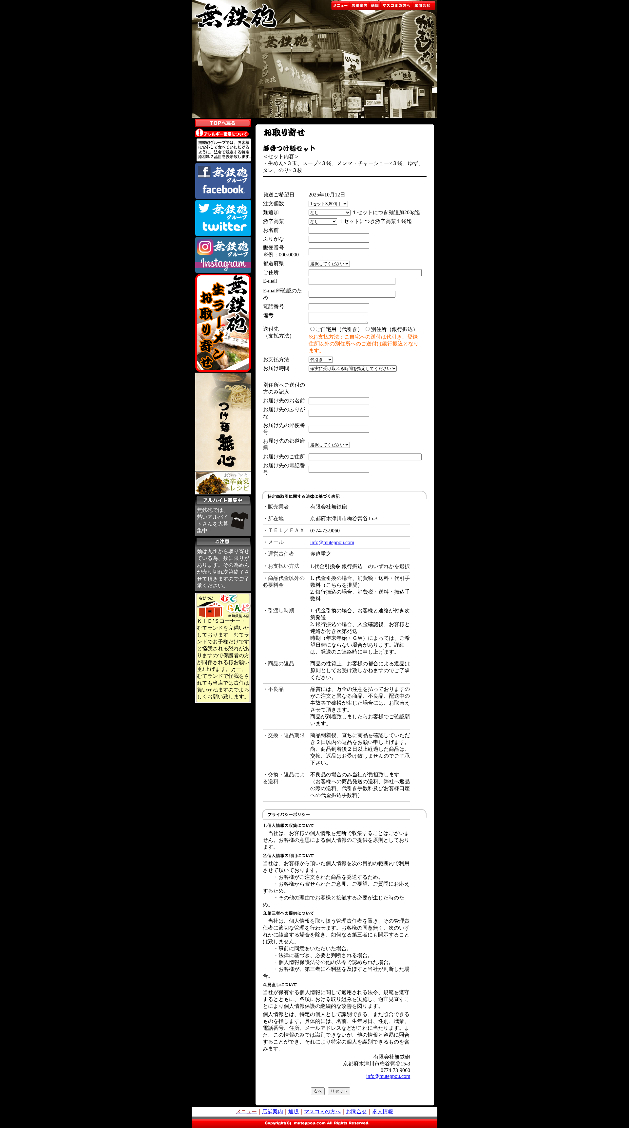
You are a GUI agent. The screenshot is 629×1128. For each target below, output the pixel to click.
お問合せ (356, 1111)
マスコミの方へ (322, 1111)
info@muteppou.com (332, 542)
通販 (293, 1111)
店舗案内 (272, 1111)
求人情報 (382, 1111)
